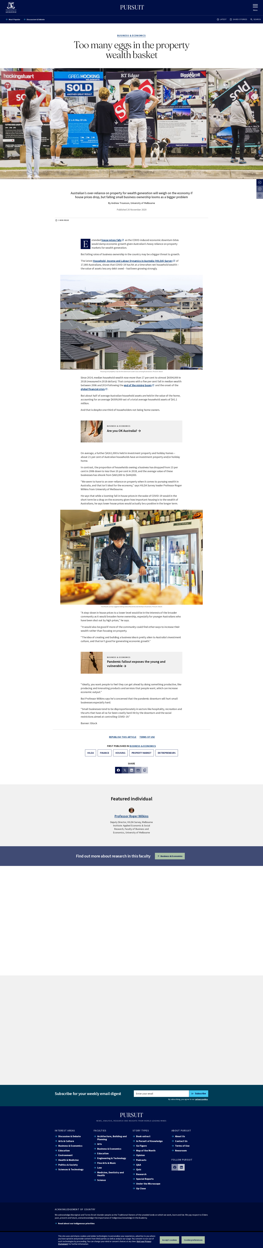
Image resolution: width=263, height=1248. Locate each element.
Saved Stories (240, 19)
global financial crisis (93, 389)
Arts (99, 1144)
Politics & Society (68, 1164)
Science (101, 1180)
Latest (223, 19)
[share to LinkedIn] (131, 770)
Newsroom (181, 1150)
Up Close (141, 1188)
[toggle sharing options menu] (259, 182)
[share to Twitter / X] (125, 770)
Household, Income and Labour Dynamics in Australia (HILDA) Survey (132, 260)
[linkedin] (181, 1167)
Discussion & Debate (36, 19)
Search (257, 19)
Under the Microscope (148, 1183)
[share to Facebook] (118, 770)
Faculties (100, 1130)
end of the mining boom (138, 385)
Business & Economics (143, 746)
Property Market (141, 752)
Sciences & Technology (70, 1169)
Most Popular (14, 19)
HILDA (90, 752)
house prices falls (111, 240)
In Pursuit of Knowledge (149, 1141)
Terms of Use (182, 1145)
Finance (104, 752)
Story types (141, 1130)
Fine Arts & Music (106, 1163)
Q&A (138, 1164)
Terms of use (147, 737)
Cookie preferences (193, 1240)
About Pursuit (181, 1130)
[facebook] (174, 1167)
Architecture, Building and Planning (112, 1138)
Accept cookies (169, 1240)
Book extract (143, 1136)
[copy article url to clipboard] (144, 770)
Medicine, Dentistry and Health (110, 1174)
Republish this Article (122, 737)
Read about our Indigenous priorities (76, 1223)
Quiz (138, 1169)
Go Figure (141, 1145)
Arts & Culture (66, 1141)
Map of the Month (145, 1150)
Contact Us (181, 1141)
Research (141, 1174)
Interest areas (65, 1130)
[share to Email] (138, 770)
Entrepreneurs (167, 752)
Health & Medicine (68, 1160)
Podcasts (141, 1160)
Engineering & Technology (111, 1158)
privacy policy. (201, 1099)
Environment (65, 1155)
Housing (120, 752)
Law (99, 1167)
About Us (180, 1136)
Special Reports (145, 1178)
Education (64, 1150)
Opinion (140, 1155)
